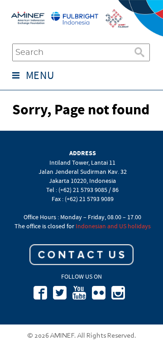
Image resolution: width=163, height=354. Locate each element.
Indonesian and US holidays (113, 226)
